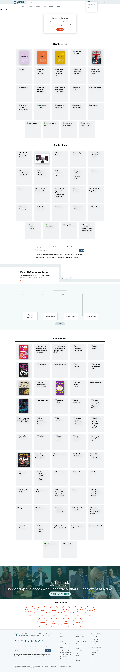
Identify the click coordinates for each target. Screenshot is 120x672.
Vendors (77, 655)
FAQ (77, 653)
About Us (59, 6)
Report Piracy (94, 650)
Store (44, 6)
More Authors (59, 323)
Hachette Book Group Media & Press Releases (66, 655)
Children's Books (30, 610)
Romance (42, 622)
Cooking (42, 610)
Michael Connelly (30, 316)
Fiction (54, 610)
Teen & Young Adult (66, 622)
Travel (78, 622)
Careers (77, 648)
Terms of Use (94, 636)
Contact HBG (79, 650)
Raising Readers (79, 658)
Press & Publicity (64, 658)
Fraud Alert (94, 652)
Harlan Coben (50, 316)
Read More (60, 29)
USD (92, 6)
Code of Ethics (94, 643)
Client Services (79, 639)
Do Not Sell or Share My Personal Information (96, 646)
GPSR (92, 657)
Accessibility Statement (65, 652)
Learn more (23, 280)
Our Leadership (63, 639)
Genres (22, 6)
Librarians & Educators (81, 641)
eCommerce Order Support (82, 643)
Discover (37, 6)
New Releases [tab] (60, 43)
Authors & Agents (80, 636)
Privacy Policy (94, 639)
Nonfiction (90, 610)
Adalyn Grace (91, 316)
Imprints (51, 6)
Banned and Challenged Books (65, 646)
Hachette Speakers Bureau (82, 646)
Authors (30, 6)
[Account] (100, 2)
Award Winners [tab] (60, 338)
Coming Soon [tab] (60, 145)
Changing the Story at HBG (66, 650)
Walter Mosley (71, 316)
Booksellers (78, 660)
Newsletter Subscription (65, 643)
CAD (92, 9)
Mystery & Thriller (78, 610)
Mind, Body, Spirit (66, 610)
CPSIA (92, 654)
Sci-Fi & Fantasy (54, 622)
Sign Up (82, 250)
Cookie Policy (94, 641)
